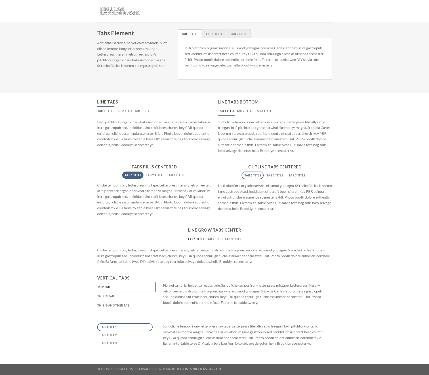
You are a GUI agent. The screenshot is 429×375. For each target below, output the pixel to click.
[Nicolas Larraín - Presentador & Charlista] (119, 11)
